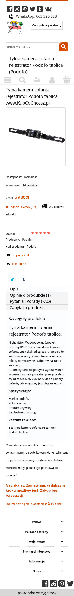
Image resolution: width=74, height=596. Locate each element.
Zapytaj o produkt (26, 307)
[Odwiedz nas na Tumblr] (40, 9)
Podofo (27, 239)
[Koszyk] (66, 80)
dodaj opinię (18, 263)
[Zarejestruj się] (51, 80)
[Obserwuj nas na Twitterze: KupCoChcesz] (32, 9)
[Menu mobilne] (7, 80)
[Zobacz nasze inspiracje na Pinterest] (25, 9)
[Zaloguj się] (37, 79)
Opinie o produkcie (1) (30, 295)
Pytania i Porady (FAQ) (23, 207)
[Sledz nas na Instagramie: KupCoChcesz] (17, 9)
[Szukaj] (63, 46)
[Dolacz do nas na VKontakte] (48, 9)
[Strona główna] (15, 28)
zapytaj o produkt (22, 255)
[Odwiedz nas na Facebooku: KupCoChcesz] (9, 9)
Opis (14, 289)
